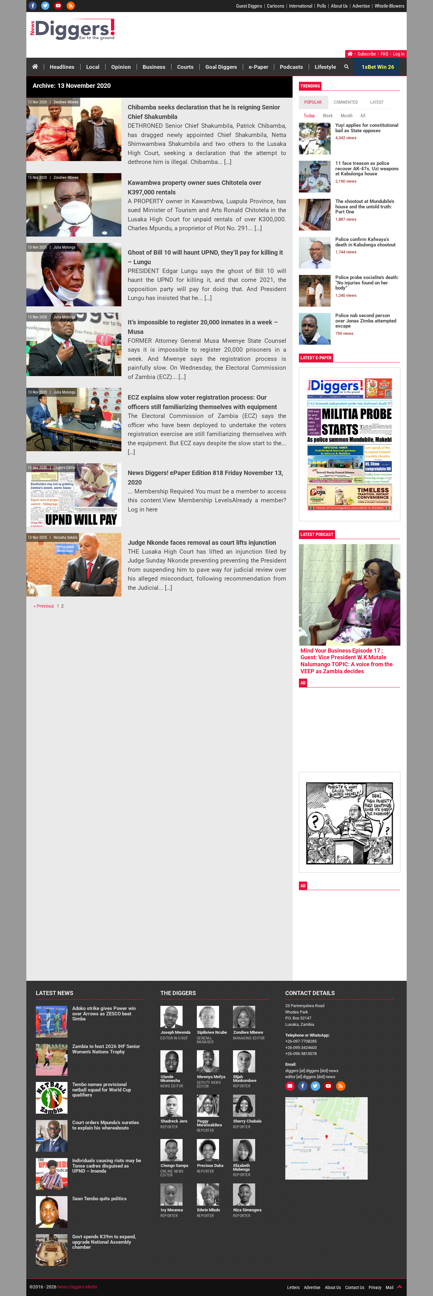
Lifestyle (325, 67)
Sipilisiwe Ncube (212, 1032)
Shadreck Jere (174, 1121)
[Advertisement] (285, 32)
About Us (339, 6)
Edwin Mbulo (208, 1210)
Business (154, 67)
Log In (398, 54)
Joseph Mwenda (176, 1032)
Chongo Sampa (174, 1165)
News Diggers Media (77, 1286)
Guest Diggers (249, 6)
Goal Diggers (221, 67)
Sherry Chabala (247, 1121)
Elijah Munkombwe (244, 1078)
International (300, 6)
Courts (185, 67)
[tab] (313, 102)
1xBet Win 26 (378, 67)
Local (93, 67)
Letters (293, 1287)
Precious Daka (210, 1165)
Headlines (62, 67)
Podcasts (291, 67)
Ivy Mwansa (172, 1210)
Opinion (121, 67)
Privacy (375, 1287)
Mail (389, 1287)
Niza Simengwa (247, 1210)
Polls (321, 6)
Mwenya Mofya (211, 1076)
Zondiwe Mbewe (248, 1032)
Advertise (361, 6)
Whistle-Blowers (389, 6)
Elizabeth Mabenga (241, 1167)
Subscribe (367, 54)
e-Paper (258, 67)
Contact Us (354, 1287)
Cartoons (275, 6)
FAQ (384, 54)
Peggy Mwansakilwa (209, 1123)
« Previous (44, 606)
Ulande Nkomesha (170, 1078)
